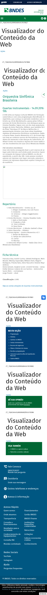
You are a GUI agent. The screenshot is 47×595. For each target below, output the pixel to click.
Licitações (28, 534)
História (12, 337)
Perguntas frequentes (13, 568)
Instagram (8, 560)
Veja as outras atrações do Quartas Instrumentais (22, 286)
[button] (2, 51)
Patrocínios (29, 530)
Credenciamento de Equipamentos (12, 535)
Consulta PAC (9, 540)
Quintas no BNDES (16, 340)
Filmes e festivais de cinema (19, 348)
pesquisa (27, 404)
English (41, 10)
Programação (14, 334)
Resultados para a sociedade (11, 529)
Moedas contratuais (12, 544)
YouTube (7, 556)
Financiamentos (31, 510)
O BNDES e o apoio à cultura (19, 449)
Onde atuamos (10, 514)
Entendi (43, 594)
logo (14, 10)
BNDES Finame (30, 518)
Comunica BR (17, 2)
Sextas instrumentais (16, 342)
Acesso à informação (34, 2)
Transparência (10, 518)
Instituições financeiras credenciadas (30, 524)
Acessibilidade (39, 12)
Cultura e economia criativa (32, 539)
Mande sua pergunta (16, 472)
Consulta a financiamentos (10, 523)
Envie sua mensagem (17, 482)
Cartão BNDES (30, 514)
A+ (41, 14)
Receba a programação (17, 351)
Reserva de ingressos (17, 345)
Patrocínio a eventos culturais (19, 452)
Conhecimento (30, 544)
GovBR (4, 2)
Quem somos (9, 510)
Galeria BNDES (14, 358)
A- (43, 14)
